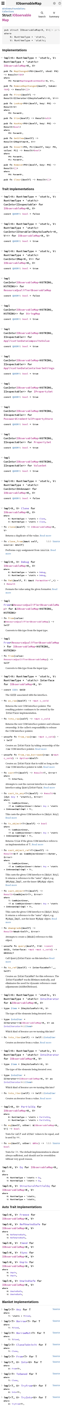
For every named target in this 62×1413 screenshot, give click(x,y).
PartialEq (28, 1106)
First (17, 94)
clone (11, 526)
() (26, 89)
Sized (27, 1316)
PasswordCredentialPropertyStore (28, 418)
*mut (36, 700)
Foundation (18, 8)
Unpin (24, 1262)
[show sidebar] (3, 3)
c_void (44, 700)
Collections (8, 11)
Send (24, 1243)
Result (11, 583)
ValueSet (40, 465)
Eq (21, 1167)
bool (17, 126)
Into (24, 1362)
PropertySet (42, 442)
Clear (17, 179)
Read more (45, 535)
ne (9, 1143)
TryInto (26, 1397)
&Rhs (35, 1143)
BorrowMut (23, 1333)
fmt (10, 580)
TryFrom (26, 1385)
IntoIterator (49, 999)
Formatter (41, 580)
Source (56, 541)
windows (6, 8)
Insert (18, 146)
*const (49, 946)
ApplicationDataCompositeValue (27, 341)
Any (13, 796)
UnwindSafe (27, 1281)
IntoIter (16, 1019)
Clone (25, 508)
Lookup (18, 103)
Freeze (24, 1214)
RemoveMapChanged (25, 85)
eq (9, 1125)
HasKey (18, 123)
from (11, 618)
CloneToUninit (26, 1344)
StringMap (33, 313)
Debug (25, 562)
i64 (20, 74)
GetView (19, 138)
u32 (48, 118)
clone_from (15, 541)
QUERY (16, 213)
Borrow (21, 1321)
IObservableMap (28, 3)
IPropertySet (43, 391)
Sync (24, 1252)
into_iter (14, 1037)
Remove (18, 164)
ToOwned (21, 1374)
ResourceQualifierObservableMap (27, 290)
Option (24, 758)
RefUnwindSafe (30, 1224)
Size (17, 118)
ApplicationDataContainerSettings (29, 368)
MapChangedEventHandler (32, 81)
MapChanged (21, 71)
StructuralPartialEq (35, 1186)
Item (14, 1008)
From (7, 605)
